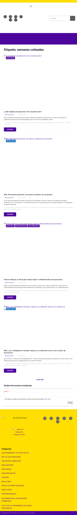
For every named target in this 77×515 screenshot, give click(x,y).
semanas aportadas (58, 122)
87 (31, 114)
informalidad (42, 290)
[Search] (72, 18)
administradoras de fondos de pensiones (17, 363)
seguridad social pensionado (38, 122)
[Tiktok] (15, 20)
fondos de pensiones (43, 207)
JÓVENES (5, 477)
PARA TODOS (10, 58)
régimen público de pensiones (64, 207)
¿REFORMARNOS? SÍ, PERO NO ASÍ (15, 453)
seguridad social (24, 122)
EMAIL (6, 391)
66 (30, 197)
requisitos (7, 209)
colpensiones (34, 363)
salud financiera (14, 122)
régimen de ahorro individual (56, 363)
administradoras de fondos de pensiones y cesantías (21, 207)
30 (30, 356)
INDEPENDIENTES (21, 226)
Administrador (9, 114)
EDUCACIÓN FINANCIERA (11, 461)
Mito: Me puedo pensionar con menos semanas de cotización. (28, 195)
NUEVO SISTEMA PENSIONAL (13, 486)
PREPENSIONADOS (33, 226)
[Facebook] (5, 16)
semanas (49, 122)
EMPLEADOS (10, 226)
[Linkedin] (21, 16)
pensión (52, 207)
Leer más (47, 399)
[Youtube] (15, 16)
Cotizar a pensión (11, 290)
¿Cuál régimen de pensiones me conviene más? (23, 112)
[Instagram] (10, 20)
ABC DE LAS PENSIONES (11, 457)
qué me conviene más (53, 290)
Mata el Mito (11, 141)
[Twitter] (10, 16)
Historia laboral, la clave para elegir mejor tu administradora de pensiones (33, 280)
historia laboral (33, 290)
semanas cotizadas (16, 209)
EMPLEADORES (8, 465)
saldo (7, 122)
